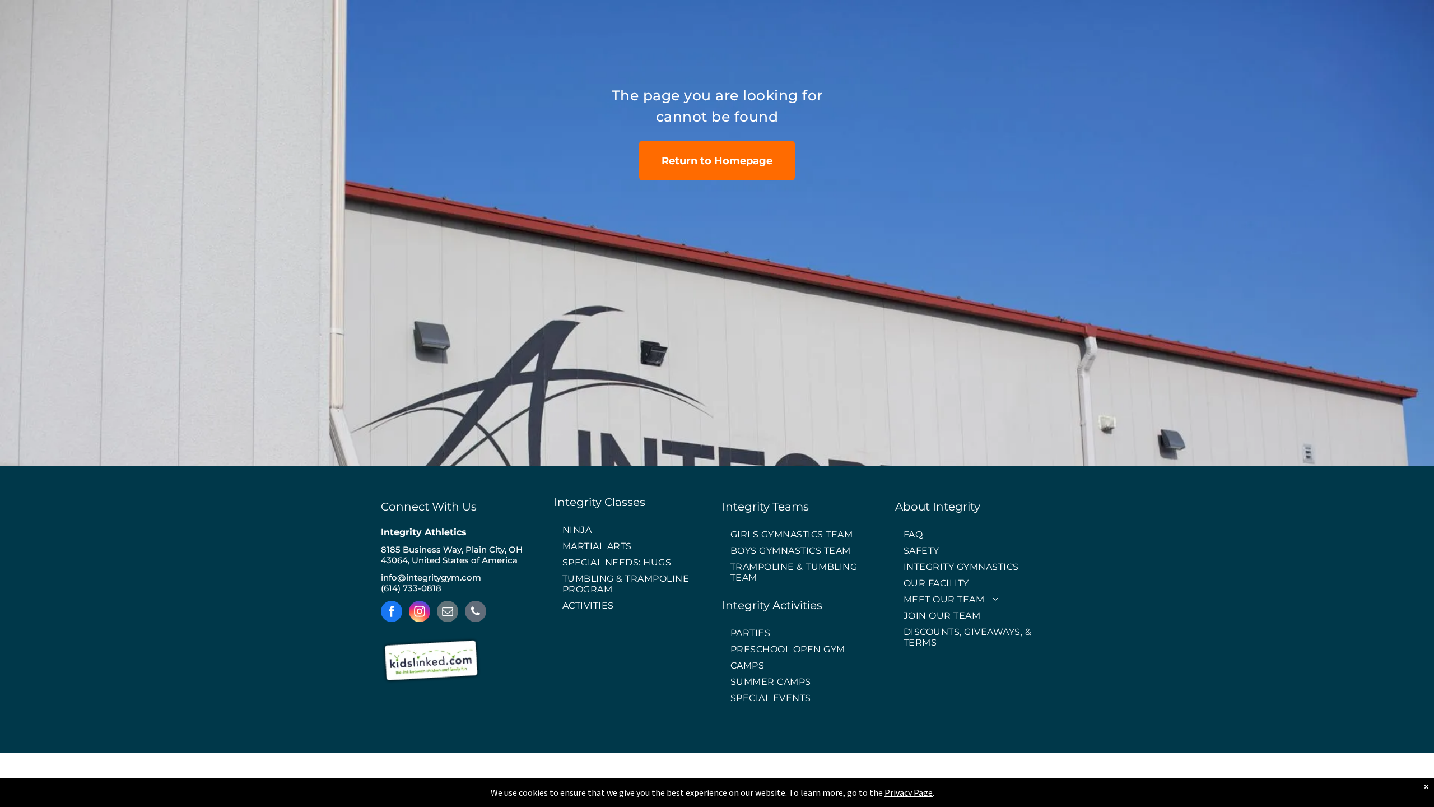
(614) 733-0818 (411, 588)
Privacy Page (908, 792)
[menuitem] (633, 530)
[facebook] (391, 613)
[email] (447, 613)
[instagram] (419, 613)
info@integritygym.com (431, 577)
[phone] (475, 613)
